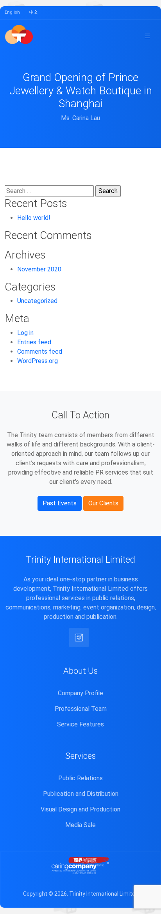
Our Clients (103, 503)
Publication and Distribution (80, 793)
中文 (33, 12)
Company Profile (80, 693)
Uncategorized (37, 301)
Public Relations (80, 778)
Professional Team (81, 708)
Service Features (80, 724)
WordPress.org (37, 361)
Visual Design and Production (80, 809)
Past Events (60, 503)
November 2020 (39, 269)
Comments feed (39, 351)
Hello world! (33, 217)
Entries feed (34, 342)
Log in (25, 333)
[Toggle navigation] (147, 36)
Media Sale (80, 825)
